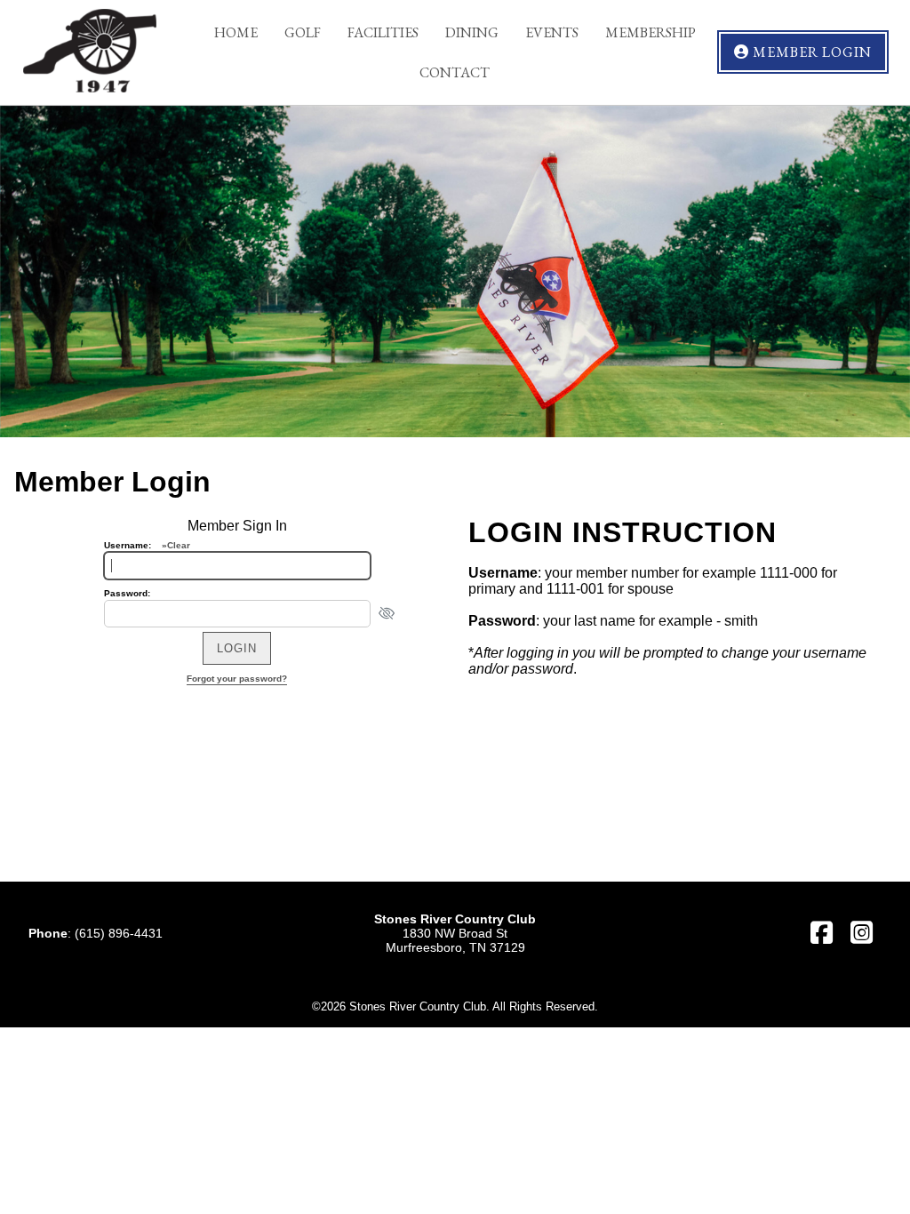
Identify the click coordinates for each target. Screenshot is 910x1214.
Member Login (810, 52)
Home (236, 32)
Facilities (383, 32)
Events (552, 32)
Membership (650, 32)
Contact (454, 72)
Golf (302, 32)
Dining (472, 32)
